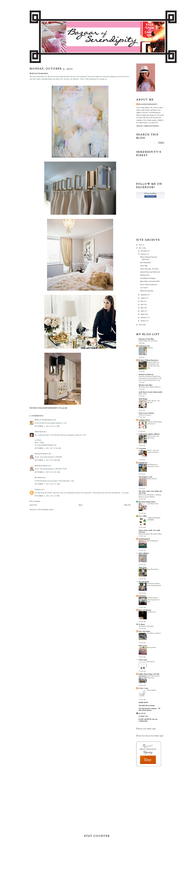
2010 (140, 325)
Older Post (127, 505)
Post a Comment (35, 501)
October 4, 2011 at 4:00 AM (47, 460)
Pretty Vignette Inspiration (148, 284)
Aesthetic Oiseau (144, 420)
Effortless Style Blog (145, 385)
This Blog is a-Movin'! (154, 633)
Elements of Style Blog (146, 339)
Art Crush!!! (144, 287)
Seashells (150, 348)
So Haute (142, 624)
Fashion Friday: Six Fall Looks (148, 341)
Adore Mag (143, 266)
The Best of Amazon (145, 415)
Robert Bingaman (152, 541)
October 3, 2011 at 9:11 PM (47, 426)
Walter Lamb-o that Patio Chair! (153, 437)
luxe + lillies (143, 516)
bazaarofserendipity (148, 104)
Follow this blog (150, 196)
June (142, 304)
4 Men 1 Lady (143, 688)
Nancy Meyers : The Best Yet (153, 402)
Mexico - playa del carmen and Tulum (153, 451)
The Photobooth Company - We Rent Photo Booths (149, 709)
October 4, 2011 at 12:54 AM (48, 448)
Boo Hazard (38, 477)
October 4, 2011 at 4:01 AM (47, 472)
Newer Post (33, 505)
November (144, 251)
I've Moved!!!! (151, 612)
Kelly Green (143, 645)
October (143, 254)
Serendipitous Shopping (147, 278)
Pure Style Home (144, 631)
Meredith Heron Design (147, 705)
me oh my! (142, 713)
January (143, 321)
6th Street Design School (147, 502)
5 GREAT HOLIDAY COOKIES (153, 519)
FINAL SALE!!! (152, 479)
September (144, 295)
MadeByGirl (143, 462)
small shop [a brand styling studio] (150, 392)
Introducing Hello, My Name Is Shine (150, 534)
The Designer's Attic (145, 477)
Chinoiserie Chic (144, 346)
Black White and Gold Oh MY (150, 281)
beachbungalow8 (144, 539)
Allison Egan (39, 431)
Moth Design (143, 399)
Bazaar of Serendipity (97, 5)
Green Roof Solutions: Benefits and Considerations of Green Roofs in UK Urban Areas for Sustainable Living (150, 378)
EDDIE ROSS (143, 702)
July (142, 301)
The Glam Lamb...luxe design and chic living (150, 492)
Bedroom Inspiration (146, 291)
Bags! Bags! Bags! (152, 569)
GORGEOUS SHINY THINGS (149, 434)
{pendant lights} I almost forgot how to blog (153, 600)
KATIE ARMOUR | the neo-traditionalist (148, 720)
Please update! (151, 690)
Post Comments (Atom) (45, 509)
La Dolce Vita (143, 716)
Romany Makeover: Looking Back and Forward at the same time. (153, 365)
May (142, 308)
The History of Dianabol (146, 626)
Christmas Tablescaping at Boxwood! (154, 423)
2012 (140, 245)
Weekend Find (144, 275)
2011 (140, 248)
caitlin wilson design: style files (149, 674)
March (143, 314)
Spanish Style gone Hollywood (150, 272)
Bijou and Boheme (145, 610)
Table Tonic (143, 567)
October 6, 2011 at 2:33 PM (47, 496)
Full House (142, 596)
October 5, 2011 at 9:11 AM (47, 484)
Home (80, 505)
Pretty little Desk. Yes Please (149, 269)
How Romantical (145, 262)
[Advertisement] (147, 783)
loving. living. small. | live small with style (149, 531)
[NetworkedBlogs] (150, 193)
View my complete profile (147, 126)
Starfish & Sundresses (146, 374)
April (142, 311)
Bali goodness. (151, 647)
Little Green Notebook (146, 413)
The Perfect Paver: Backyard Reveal (149, 387)
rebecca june (143, 660)
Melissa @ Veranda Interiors (44, 420)
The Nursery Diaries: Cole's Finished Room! (154, 584)
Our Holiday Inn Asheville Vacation (153, 465)
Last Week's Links (152, 504)
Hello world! (143, 394)
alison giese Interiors (41, 453)
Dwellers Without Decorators (148, 360)
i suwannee (142, 448)
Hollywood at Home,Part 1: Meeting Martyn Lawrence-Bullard (150, 496)
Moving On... (151, 662)
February (144, 317)
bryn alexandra (144, 581)
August (143, 298)
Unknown (38, 489)
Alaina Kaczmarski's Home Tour (153, 677)
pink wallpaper (144, 553)
